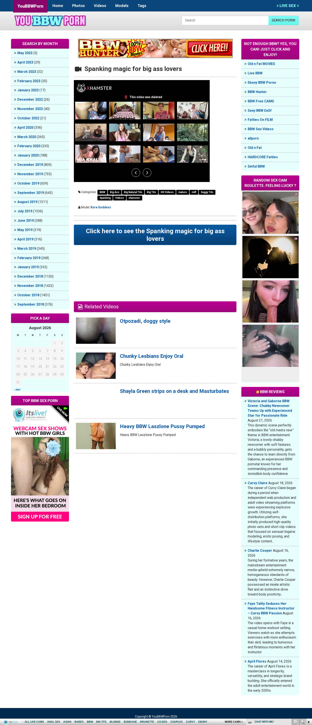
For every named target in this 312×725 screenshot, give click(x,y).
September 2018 (30, 304)
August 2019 (27, 202)
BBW (102, 192)
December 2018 (30, 276)
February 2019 (28, 258)
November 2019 (30, 174)
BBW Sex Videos (261, 129)
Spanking (105, 197)
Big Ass (114, 192)
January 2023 (28, 90)
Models (121, 5)
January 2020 (28, 155)
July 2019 (24, 211)
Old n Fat (255, 148)
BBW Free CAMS (261, 101)
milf (194, 192)
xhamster (134, 197)
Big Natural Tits (133, 192)
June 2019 (25, 221)
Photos (78, 5)
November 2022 (30, 109)
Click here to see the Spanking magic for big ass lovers (155, 234)
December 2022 (30, 99)
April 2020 (25, 128)
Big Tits (151, 192)
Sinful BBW (256, 166)
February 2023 (28, 81)
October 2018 (28, 295)
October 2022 (28, 118)
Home (57, 5)
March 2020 (26, 137)
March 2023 (26, 72)
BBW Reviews (272, 391)
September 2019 (30, 193)
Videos (100, 5)
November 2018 (30, 286)
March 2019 (26, 249)
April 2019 (25, 239)
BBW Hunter (257, 92)
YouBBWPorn (30, 6)
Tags (142, 5)
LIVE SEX (288, 5)
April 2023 (25, 62)
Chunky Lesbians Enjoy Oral (151, 356)
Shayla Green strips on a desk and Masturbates (174, 391)
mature (182, 192)
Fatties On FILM (260, 120)
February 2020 (28, 146)
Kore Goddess (101, 207)
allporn (253, 138)
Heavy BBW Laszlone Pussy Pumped (162, 426)
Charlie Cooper (260, 551)
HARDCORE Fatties (263, 157)
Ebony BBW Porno (262, 82)
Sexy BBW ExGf (260, 111)
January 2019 (28, 267)
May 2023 (24, 53)
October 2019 (28, 183)
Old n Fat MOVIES (261, 64)
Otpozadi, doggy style (145, 321)
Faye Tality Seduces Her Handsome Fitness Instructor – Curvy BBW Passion (271, 608)
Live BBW (255, 73)
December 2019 (30, 165)
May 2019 (24, 230)
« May (17, 390)
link (308, 658)
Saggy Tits (207, 192)
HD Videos (167, 192)
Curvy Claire (257, 483)
